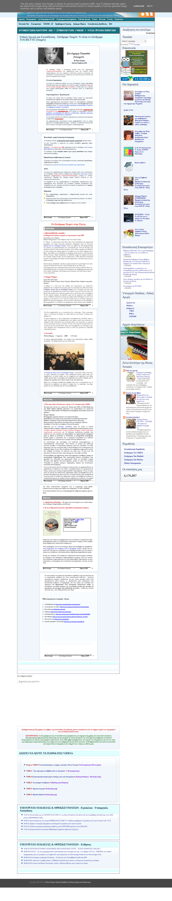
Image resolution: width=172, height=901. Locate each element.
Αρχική (21, 19)
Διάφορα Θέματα (79, 24)
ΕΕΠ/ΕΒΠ (132, 316)
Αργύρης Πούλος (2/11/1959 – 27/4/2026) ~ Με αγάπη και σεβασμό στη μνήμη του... (144, 424)
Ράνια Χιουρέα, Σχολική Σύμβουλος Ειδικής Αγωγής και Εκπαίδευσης (67, 882)
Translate (137, 45)
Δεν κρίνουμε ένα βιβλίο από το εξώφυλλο (49, 771)
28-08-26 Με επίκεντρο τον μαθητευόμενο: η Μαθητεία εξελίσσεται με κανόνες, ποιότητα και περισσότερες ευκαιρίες (61, 860)
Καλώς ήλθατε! (140, 163)
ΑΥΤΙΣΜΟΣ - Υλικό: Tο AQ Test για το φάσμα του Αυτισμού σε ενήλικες (142, 217)
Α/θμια (131, 311)
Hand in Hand (38, 795)
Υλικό (94, 19)
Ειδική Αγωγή (84, 19)
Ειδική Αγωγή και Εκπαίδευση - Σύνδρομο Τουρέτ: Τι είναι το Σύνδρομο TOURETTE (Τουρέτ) (61, 38)
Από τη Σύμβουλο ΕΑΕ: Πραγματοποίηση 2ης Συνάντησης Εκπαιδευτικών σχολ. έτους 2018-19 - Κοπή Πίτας (137, 184)
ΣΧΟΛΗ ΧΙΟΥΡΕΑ (133, 417)
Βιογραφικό (31, 19)
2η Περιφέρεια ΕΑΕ (46, 19)
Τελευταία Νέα (23, 24)
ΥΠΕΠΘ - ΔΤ (48, 24)
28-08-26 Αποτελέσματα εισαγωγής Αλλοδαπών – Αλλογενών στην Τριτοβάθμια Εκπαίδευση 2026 (55, 857)
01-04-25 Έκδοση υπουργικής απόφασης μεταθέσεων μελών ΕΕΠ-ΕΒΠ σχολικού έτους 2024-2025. (56, 826)
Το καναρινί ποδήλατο (41, 783)
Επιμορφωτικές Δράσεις (66, 19)
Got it (150, 6)
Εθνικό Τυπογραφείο (132, 463)
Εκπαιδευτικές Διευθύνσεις (97, 24)
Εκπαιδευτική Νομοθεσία (134, 449)
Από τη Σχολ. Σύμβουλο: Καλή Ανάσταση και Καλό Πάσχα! (142, 232)
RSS (110, 24)
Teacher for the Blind (133, 393)
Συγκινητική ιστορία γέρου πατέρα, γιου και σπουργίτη (53, 777)
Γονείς (110, 19)
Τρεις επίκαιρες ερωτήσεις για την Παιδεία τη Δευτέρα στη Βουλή (137, 280)
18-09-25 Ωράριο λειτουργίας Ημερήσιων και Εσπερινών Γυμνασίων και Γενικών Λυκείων (52, 824)
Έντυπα (102, 19)
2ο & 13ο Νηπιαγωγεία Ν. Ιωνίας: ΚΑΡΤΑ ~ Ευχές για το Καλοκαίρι (143, 151)
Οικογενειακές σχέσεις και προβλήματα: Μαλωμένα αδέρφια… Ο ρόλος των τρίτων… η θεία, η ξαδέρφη (142, 120)
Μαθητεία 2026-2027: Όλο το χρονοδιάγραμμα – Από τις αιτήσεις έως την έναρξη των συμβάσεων (138, 253)
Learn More (139, 6)
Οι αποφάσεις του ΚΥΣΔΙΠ (132, 286)
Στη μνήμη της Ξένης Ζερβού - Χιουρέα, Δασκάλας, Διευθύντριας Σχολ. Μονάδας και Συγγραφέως (142, 136)
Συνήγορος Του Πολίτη (133, 460)
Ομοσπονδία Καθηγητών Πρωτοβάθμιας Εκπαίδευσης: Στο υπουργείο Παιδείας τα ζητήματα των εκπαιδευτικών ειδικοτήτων (136, 261)
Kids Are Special (131, 371)
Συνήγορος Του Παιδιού (133, 456)
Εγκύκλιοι (118, 19)
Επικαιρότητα (36, 24)
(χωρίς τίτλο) (128, 110)
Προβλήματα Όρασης (63, 24)
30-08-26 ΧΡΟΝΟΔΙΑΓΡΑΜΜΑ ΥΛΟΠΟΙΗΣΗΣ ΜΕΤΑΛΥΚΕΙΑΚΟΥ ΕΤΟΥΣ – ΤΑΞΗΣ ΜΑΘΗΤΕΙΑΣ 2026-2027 (62, 849)
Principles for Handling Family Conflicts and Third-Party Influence (143, 375)
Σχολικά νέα (130, 303)
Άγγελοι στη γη (38, 789)
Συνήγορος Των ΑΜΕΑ (133, 453)
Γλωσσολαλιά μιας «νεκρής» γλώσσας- (58, 765)
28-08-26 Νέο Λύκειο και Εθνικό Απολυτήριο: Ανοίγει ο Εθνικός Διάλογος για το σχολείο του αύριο (56, 863)
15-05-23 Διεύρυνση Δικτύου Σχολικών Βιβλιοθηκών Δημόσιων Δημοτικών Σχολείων (51, 829)
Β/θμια (131, 314)
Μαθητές (129, 306)
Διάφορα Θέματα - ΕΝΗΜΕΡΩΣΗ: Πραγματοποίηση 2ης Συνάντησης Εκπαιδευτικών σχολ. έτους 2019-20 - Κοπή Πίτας (137, 202)
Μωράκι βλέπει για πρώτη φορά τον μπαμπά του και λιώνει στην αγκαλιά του (144, 398)
